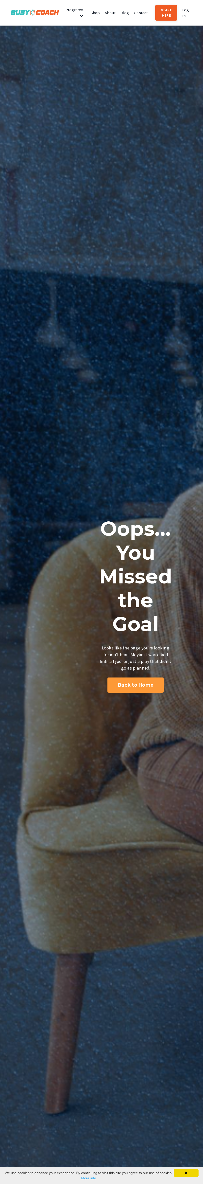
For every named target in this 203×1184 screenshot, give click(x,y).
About (110, 12)
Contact (141, 12)
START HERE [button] (166, 13)
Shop (95, 12)
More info (88, 1178)
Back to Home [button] (135, 685)
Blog (125, 12)
